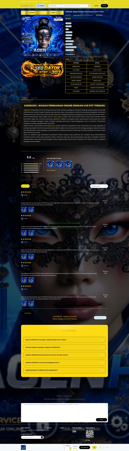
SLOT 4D (49, 432)
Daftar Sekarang (100, 317)
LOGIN (53, 12)
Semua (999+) (25, 186)
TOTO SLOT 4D (69, 44)
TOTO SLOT (68, 38)
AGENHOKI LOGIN (64, 433)
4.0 (49, 186)
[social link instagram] (86, 443)
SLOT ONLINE (69, 32)
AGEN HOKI (68, 26)
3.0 (56, 186)
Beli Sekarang (84, 447)
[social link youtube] (89, 443)
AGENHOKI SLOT (69, 50)
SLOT (67, 29)
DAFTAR (31, 12)
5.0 (43, 186)
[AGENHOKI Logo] (27, 6)
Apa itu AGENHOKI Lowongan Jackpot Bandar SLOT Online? (46, 340)
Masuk (104, 5)
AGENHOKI (68, 23)
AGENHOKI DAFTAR (62, 436)
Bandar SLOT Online (54, 126)
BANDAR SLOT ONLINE (71, 47)
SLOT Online (57, 117)
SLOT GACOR (69, 35)
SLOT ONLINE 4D (69, 41)
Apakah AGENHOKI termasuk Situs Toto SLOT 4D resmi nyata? (47, 355)
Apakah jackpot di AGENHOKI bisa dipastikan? (42, 370)
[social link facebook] (91, 443)
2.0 (63, 186)
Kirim (101, 419)
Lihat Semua (28, 313)
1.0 (70, 186)
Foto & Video (35, 186)
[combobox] (99, 186)
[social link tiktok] (94, 443)
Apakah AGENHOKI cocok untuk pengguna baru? (42, 362)
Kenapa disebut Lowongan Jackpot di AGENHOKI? (43, 347)
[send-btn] (42, 437)
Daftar (96, 5)
